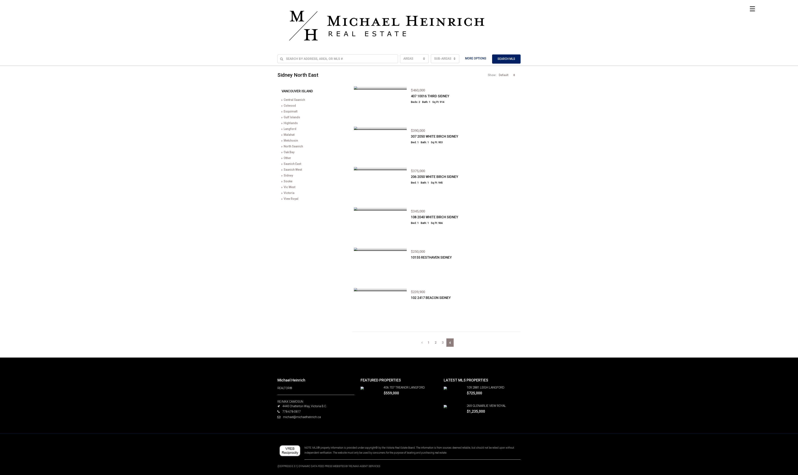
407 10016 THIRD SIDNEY (430, 96)
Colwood (290, 105)
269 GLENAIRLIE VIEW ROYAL (486, 406)
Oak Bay (289, 152)
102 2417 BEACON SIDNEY (431, 298)
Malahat (289, 134)
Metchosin (291, 140)
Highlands (291, 123)
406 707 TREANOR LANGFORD (404, 387)
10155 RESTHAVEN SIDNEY (431, 257)
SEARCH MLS (506, 58)
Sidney (288, 175)
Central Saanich (294, 99)
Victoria (289, 193)
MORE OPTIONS (475, 58)
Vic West (289, 187)
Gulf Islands (292, 117)
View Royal (291, 198)
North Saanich (293, 146)
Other (287, 158)
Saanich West (293, 169)
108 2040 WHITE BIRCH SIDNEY (434, 217)
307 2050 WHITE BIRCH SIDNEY (434, 136)
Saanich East (292, 163)
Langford (290, 129)
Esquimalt (290, 111)
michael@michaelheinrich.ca (302, 417)
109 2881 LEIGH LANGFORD (485, 387)
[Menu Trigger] (752, 9)
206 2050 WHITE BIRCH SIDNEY (434, 177)
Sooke (288, 181)
